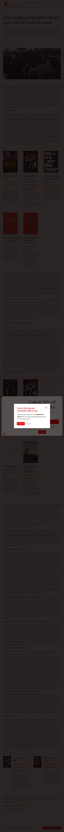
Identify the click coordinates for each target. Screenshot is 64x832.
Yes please (21, 423)
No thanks (28, 423)
